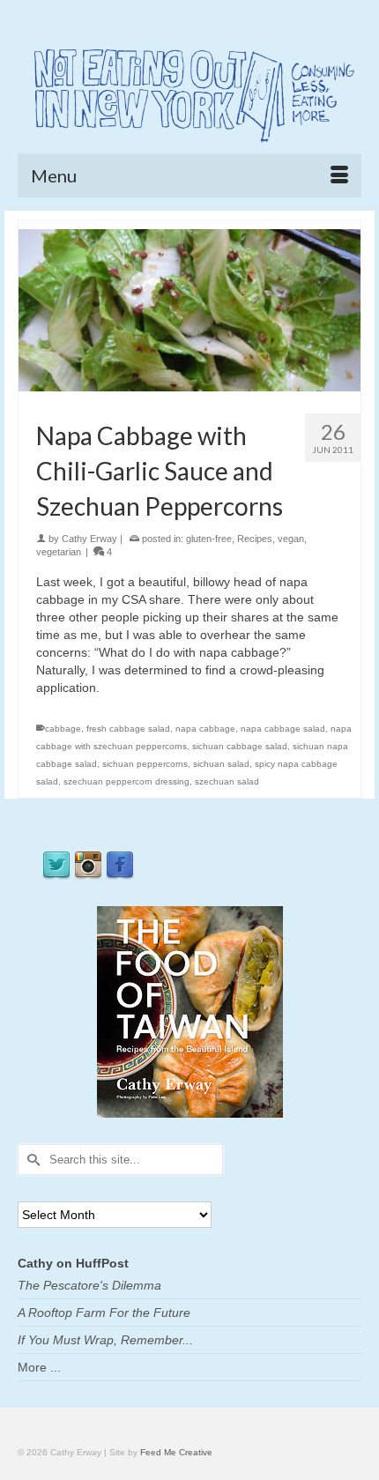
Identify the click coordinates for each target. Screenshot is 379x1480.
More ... (39, 1367)
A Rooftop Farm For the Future (104, 1312)
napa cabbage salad (283, 728)
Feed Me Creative (176, 1452)
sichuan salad (221, 764)
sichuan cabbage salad (239, 746)
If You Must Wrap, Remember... (105, 1340)
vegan (291, 538)
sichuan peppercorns (145, 764)
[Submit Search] (31, 1159)
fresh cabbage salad (128, 728)
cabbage (63, 728)
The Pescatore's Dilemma (89, 1285)
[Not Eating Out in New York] (189, 92)
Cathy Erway (89, 538)
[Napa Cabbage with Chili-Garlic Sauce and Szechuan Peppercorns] (189, 309)
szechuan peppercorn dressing (126, 781)
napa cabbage (205, 728)
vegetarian (58, 552)
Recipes (254, 538)
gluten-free (209, 538)
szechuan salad (227, 781)
